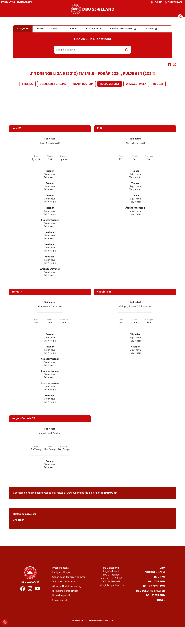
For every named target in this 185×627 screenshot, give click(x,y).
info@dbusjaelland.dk (111, 585)
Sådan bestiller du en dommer (69, 577)
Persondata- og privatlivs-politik (92, 621)
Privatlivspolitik (61, 595)
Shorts (50, 156)
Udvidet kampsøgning (121, 29)
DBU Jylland (156, 582)
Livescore (149, 29)
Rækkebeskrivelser (24, 514)
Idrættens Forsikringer (65, 591)
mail (87, 493)
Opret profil (175, 3)
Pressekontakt (60, 568)
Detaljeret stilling (53, 84)
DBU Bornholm (155, 572)
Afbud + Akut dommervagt (67, 586)
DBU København (154, 586)
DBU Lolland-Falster (150, 591)
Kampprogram (83, 84)
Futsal (160, 600)
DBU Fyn (159, 577)
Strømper (64, 156)
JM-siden (18, 520)
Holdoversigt (109, 84)
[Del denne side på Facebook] (169, 65)
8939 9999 (110, 493)
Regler (158, 84)
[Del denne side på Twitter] (174, 65)
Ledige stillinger (61, 572)
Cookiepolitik (59, 600)
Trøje (36, 156)
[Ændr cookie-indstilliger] (4, 622)
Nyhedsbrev (24, 3)
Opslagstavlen (136, 84)
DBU (162, 568)
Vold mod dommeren (64, 582)
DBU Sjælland (155, 595)
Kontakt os (8, 3)
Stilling (27, 84)
